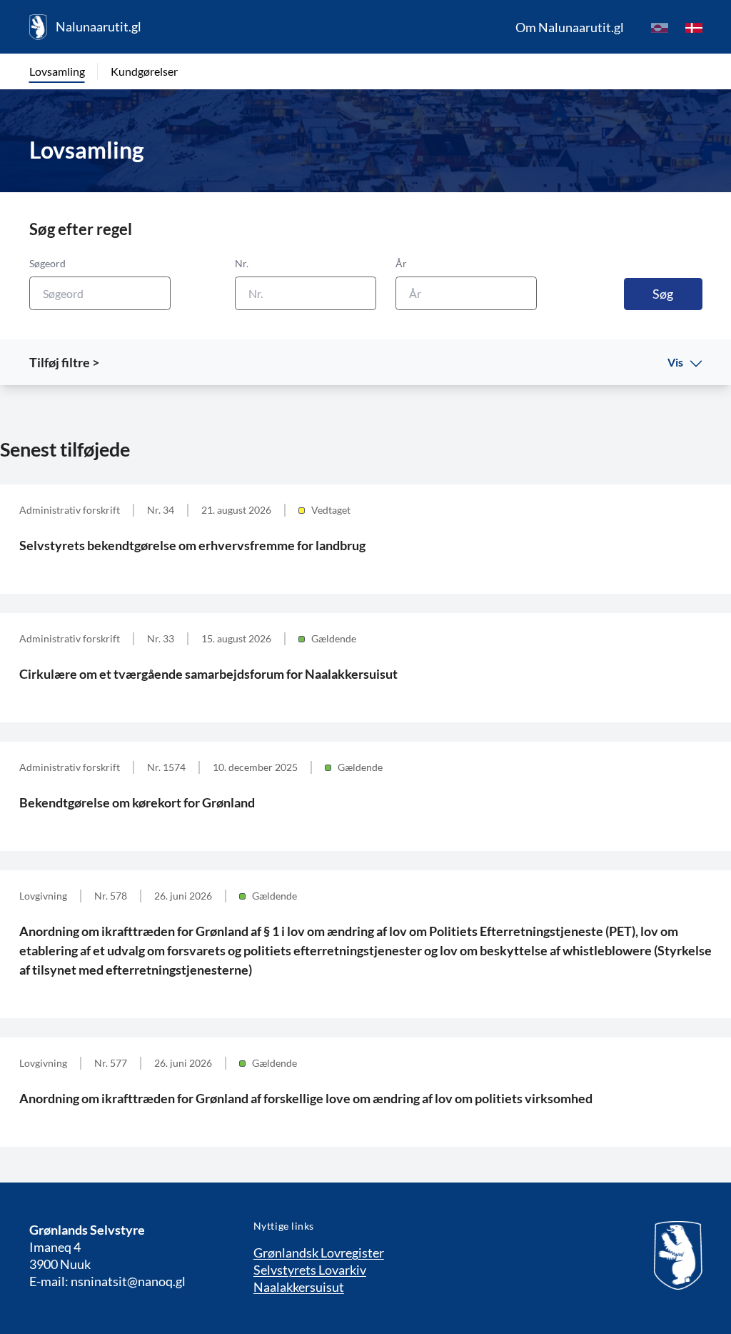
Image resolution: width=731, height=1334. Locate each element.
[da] (693, 27)
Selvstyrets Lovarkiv (309, 1270)
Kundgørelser (144, 71)
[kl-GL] (659, 27)
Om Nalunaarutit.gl (569, 27)
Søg (662, 294)
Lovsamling (57, 71)
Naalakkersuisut (298, 1287)
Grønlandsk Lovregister (318, 1252)
